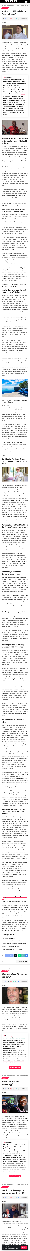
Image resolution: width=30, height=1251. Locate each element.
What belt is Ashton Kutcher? (11, 946)
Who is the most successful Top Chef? (15, 901)
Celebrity (5, 8)
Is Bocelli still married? (9, 938)
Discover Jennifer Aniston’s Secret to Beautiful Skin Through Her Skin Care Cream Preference (14, 1042)
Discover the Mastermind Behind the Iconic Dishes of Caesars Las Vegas (14, 85)
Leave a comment (23, 961)
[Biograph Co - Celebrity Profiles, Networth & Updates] (11, 1)
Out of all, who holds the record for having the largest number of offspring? (15, 1149)
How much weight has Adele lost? (12, 941)
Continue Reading (15, 1067)
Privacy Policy (6, 1248)
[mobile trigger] (3, 1)
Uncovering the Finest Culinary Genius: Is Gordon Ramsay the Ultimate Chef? (13, 112)
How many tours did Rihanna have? (13, 949)
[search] (19, 1)
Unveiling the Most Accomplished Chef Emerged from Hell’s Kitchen (14, 90)
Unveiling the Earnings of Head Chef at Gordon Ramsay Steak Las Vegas (14, 96)
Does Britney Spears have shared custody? (15, 943)
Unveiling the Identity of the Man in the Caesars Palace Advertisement (14, 100)
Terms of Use (14, 1248)
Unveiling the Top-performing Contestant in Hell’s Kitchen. (13, 106)
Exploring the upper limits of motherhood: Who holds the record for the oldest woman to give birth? (14, 1157)
